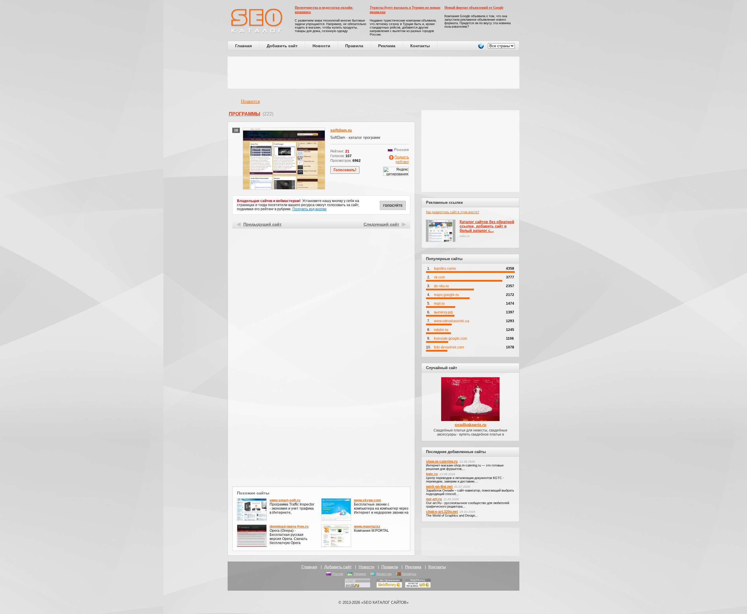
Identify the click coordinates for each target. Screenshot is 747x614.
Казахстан (384, 574)
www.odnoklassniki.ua (451, 321)
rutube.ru (441, 330)
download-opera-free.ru (289, 526)
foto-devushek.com (449, 347)
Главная (243, 45)
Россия (337, 574)
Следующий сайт (381, 224)
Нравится (250, 101)
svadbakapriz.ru (470, 424)
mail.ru (439, 303)
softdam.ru (341, 130)
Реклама (386, 45)
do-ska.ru (441, 286)
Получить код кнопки (309, 209)
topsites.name (445, 268)
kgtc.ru (432, 474)
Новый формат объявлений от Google (473, 8)
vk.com (439, 277)
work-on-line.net (439, 487)
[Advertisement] (373, 72)
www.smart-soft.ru (285, 500)
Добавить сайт (282, 45)
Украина (360, 574)
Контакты (420, 45)
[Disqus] (321, 409)
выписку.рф (443, 312)
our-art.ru (434, 499)
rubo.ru (465, 236)
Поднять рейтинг (402, 159)
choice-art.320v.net (442, 512)
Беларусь (409, 574)
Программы (244, 113)
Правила (354, 45)
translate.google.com (450, 338)
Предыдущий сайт (262, 224)
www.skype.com (367, 500)
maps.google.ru (446, 295)
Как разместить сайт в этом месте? (452, 212)
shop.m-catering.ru (442, 461)
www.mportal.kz (367, 526)
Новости (321, 45)
